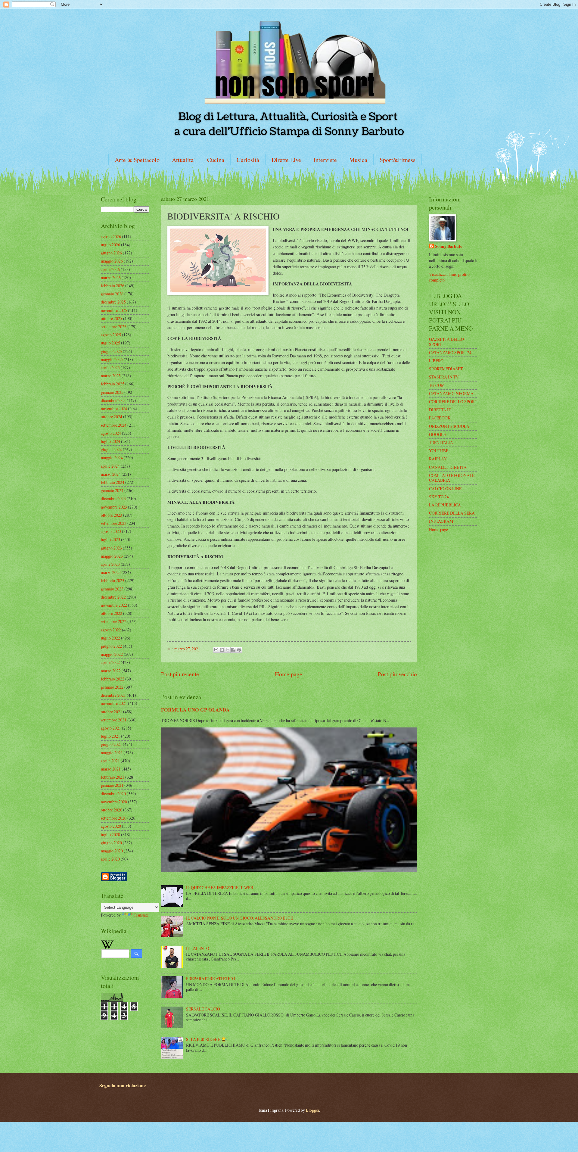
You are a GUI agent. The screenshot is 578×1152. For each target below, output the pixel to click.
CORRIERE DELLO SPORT (453, 401)
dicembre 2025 (113, 302)
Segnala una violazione (122, 1085)
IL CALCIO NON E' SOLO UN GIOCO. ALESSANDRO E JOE (239, 918)
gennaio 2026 (112, 294)
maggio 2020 (112, 851)
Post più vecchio (397, 674)
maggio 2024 (112, 457)
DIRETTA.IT (440, 410)
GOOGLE (437, 434)
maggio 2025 (112, 359)
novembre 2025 (114, 310)
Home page (288, 674)
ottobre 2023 (111, 515)
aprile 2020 (110, 859)
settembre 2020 (113, 818)
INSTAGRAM (441, 521)
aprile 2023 (110, 564)
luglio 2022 (110, 638)
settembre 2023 (113, 523)
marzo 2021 (111, 769)
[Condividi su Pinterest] (239, 650)
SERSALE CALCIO (203, 1009)
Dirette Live (286, 160)
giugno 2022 (111, 646)
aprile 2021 (110, 761)
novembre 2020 (114, 802)
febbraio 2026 (112, 285)
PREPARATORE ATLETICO (210, 978)
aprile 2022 (110, 662)
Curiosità (248, 160)
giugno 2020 (111, 842)
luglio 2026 (110, 245)
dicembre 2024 (113, 400)
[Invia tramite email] (216, 650)
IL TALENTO (197, 948)
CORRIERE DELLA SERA (452, 513)
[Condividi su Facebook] (233, 650)
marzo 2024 (111, 474)
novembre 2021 (114, 703)
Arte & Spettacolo (137, 160)
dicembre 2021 (113, 695)
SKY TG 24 (439, 497)
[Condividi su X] (228, 650)
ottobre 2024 (111, 416)
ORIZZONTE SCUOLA (449, 426)
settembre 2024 (113, 425)
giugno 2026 (111, 253)
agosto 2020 (111, 826)
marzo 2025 (111, 375)
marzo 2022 (111, 671)
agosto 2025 (111, 335)
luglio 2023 (110, 539)
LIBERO (436, 360)
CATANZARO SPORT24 (450, 352)
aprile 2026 (110, 269)
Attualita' (183, 160)
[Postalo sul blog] (222, 650)
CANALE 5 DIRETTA (448, 467)
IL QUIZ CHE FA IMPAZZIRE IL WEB (219, 887)
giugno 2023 (111, 548)
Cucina (215, 160)
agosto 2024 (111, 433)
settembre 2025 (113, 326)
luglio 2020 (110, 834)
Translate (141, 915)
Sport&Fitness (397, 160)
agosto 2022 (111, 630)
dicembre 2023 (113, 498)
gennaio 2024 (112, 490)
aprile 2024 (110, 466)
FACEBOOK (440, 418)
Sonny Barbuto (448, 246)
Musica (358, 160)
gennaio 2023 (112, 589)
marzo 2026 (111, 277)
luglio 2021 (110, 736)
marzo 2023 (111, 572)
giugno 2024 (111, 449)
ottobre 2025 (111, 318)
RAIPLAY (438, 459)
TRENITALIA (441, 442)
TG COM (437, 385)
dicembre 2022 (113, 597)
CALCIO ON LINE (445, 488)
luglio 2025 (110, 343)
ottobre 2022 (111, 613)
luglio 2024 (110, 441)
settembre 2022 (113, 621)
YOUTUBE (438, 450)
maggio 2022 (112, 654)
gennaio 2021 (112, 785)
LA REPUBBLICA (445, 505)
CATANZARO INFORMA (451, 393)
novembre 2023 (114, 507)
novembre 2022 (114, 605)
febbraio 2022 (112, 679)
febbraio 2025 (112, 384)
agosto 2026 (111, 236)
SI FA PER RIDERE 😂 (206, 1039)
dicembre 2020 (113, 793)
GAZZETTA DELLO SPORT (446, 341)
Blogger (312, 1110)
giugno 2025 (111, 351)
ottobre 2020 (111, 810)
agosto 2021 (111, 728)
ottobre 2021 (111, 712)
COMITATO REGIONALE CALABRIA (451, 477)
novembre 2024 (114, 408)
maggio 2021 (112, 752)
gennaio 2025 (112, 392)
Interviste (325, 160)
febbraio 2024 (112, 482)
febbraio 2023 (112, 580)
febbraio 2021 (112, 777)
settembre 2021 (113, 720)
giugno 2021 (111, 744)
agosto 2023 (111, 531)
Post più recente (180, 674)
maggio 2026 (112, 261)
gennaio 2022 (112, 687)
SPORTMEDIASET (446, 369)
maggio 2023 (112, 556)
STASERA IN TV (444, 377)
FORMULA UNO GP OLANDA (195, 709)
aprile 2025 (110, 367)
